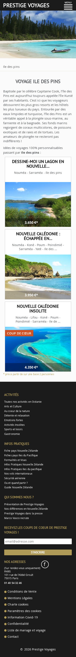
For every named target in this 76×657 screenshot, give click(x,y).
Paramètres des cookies (24, 611)
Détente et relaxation (16, 415)
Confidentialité (18, 624)
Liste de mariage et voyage (27, 630)
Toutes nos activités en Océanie (23, 402)
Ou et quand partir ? (16, 483)
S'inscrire (38, 552)
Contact (13, 637)
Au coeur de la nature (17, 411)
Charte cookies (18, 604)
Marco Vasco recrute (16, 518)
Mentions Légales (20, 598)
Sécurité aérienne (14, 478)
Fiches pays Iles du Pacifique (21, 455)
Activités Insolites (14, 425)
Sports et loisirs (13, 429)
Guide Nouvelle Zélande (18, 487)
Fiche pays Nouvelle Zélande (21, 450)
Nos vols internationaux (18, 473)
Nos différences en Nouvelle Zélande (26, 509)
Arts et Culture (13, 406)
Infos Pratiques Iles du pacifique (23, 469)
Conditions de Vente (22, 591)
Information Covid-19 (23, 617)
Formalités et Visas (15, 460)
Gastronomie (12, 434)
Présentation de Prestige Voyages (24, 504)
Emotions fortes (13, 420)
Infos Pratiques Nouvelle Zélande (23, 464)
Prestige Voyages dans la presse (23, 513)
